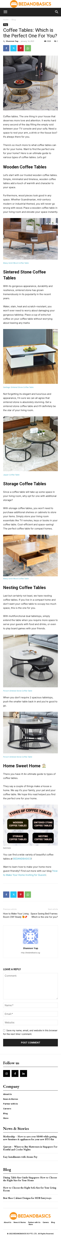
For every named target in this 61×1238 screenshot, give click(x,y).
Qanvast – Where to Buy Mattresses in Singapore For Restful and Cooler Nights (30, 1148)
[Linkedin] (23, 1073)
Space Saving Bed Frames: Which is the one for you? (44, 915)
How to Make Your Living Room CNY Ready (16, 915)
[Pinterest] (21, 48)
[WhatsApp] (28, 48)
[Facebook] (6, 48)
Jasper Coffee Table (11, 475)
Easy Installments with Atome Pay (20, 1156)
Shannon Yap (12, 41)
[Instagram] (6, 1073)
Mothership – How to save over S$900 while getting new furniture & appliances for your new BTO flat (30, 1138)
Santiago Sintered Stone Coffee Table (18, 387)
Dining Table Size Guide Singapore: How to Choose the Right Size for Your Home (30, 1179)
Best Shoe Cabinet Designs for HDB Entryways (27, 1198)
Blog (14, 19)
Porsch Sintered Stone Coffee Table (17, 691)
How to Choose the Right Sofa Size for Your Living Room (29, 1189)
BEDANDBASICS (22, 858)
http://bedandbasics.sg (30, 953)
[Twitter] (13, 48)
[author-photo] (30, 943)
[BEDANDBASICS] (30, 4)
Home (6, 19)
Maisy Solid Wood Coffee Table (16, 263)
